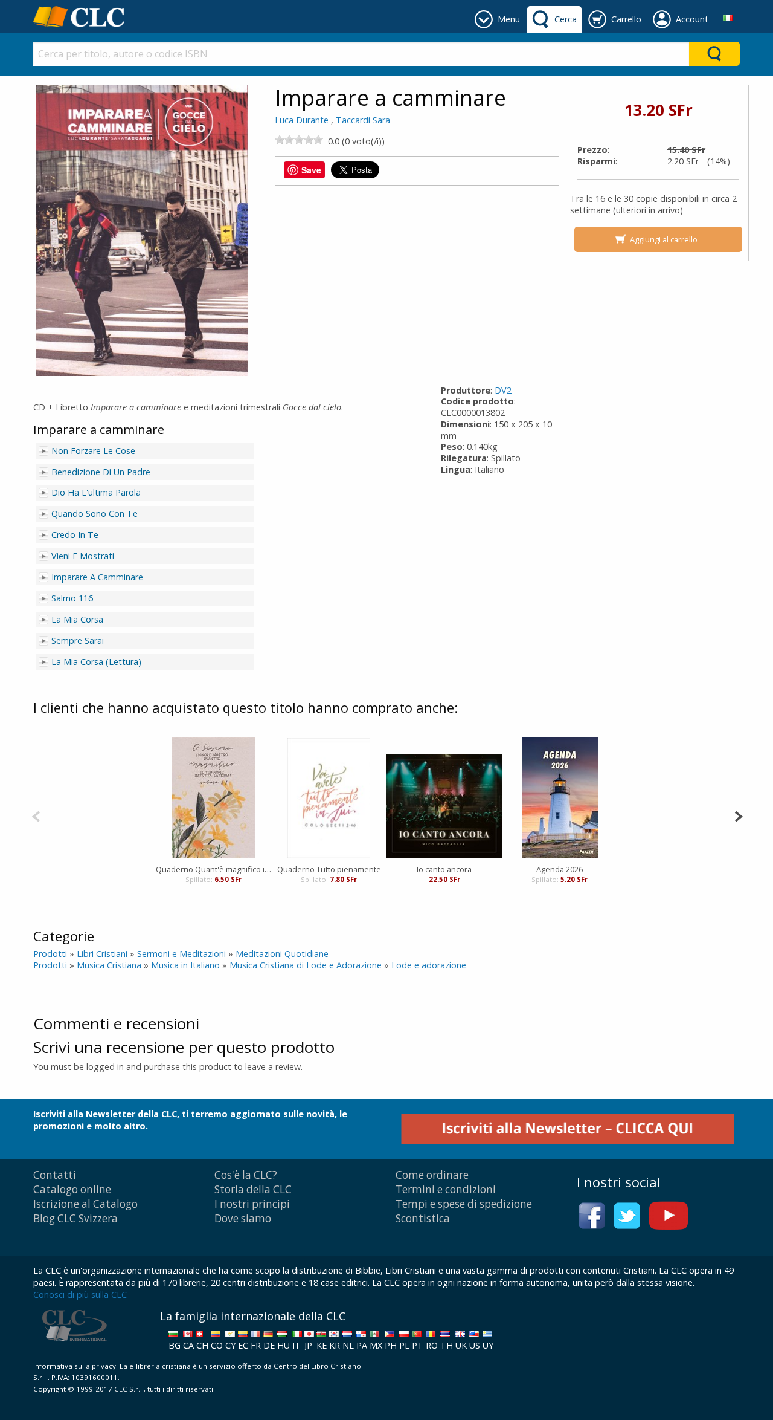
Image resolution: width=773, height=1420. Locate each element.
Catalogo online (72, 1189)
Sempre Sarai (77, 640)
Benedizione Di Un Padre (100, 472)
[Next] (738, 815)
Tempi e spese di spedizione (464, 1204)
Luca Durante (302, 120)
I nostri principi (252, 1204)
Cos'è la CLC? (245, 1175)
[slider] (299, 139)
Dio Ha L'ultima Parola (96, 492)
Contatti (54, 1175)
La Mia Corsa (77, 619)
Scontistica (423, 1218)
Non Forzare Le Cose (93, 450)
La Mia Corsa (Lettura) (96, 661)
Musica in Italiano (185, 965)
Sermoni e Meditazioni (181, 953)
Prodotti (50, 953)
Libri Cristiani (102, 953)
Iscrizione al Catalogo (85, 1204)
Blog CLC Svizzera (75, 1218)
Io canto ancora (444, 869)
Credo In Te (74, 534)
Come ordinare (432, 1175)
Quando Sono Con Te (94, 513)
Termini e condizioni (446, 1189)
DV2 (503, 390)
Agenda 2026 (559, 869)
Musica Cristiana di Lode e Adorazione (305, 965)
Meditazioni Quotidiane (282, 953)
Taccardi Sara (363, 120)
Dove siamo (242, 1218)
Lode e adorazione (428, 965)
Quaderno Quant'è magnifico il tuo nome (213, 869)
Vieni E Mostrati (82, 556)
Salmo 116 (72, 598)
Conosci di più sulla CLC (80, 1294)
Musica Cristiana (109, 965)
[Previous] (35, 815)
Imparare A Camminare (97, 577)
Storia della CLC (253, 1189)
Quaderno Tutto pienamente (329, 869)
